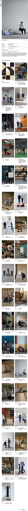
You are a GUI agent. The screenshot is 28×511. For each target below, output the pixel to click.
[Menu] (26, 0)
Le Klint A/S (10, 44)
